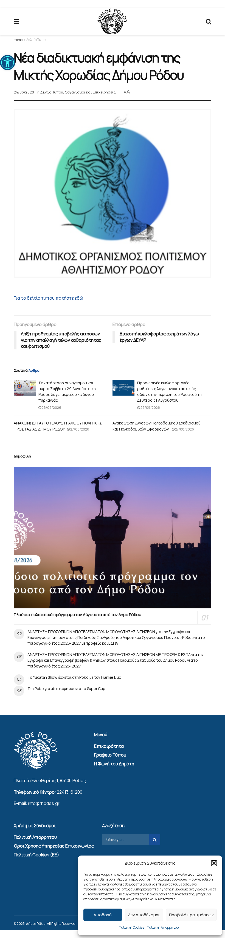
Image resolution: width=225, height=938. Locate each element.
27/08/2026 (79, 429)
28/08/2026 (51, 407)
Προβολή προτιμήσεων (191, 915)
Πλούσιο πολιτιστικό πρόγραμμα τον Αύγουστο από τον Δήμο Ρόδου (77, 614)
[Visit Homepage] (112, 22)
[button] (7, 62)
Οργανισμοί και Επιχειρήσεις (90, 92)
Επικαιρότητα (109, 746)
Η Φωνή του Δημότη (114, 764)
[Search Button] (208, 21)
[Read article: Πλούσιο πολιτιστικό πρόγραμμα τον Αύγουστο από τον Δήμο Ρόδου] (112, 537)
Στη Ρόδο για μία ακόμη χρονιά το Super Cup (66, 688)
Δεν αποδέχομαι (144, 915)
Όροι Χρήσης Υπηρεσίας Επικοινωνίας (54, 846)
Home (18, 39)
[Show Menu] (16, 21)
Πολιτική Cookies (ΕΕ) (36, 855)
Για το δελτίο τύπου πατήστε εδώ (48, 298)
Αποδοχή (103, 915)
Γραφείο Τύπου (110, 755)
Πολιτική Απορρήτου (163, 927)
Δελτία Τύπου (36, 39)
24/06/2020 (24, 92)
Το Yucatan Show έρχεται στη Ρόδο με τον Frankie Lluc (74, 677)
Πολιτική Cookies (131, 927)
